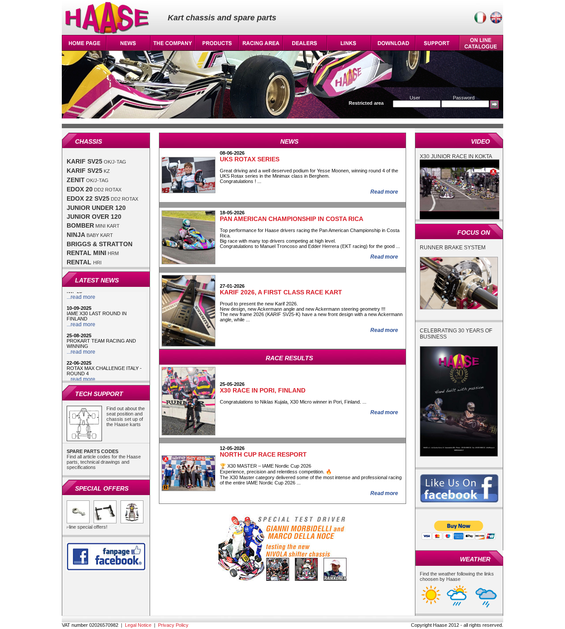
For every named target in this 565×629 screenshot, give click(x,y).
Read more (384, 192)
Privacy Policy (173, 625)
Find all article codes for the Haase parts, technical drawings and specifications (104, 459)
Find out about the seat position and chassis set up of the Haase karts (125, 416)
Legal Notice (138, 625)
